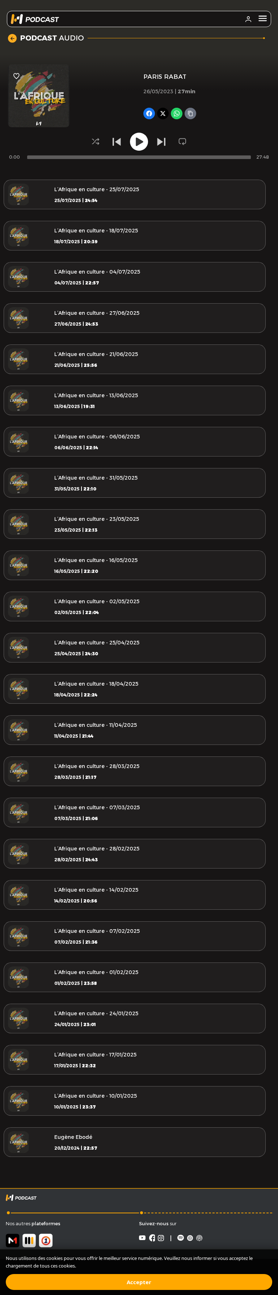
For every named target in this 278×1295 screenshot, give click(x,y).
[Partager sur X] (163, 113)
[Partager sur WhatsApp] (176, 113)
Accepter (139, 1282)
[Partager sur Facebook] (149, 113)
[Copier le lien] (190, 113)
